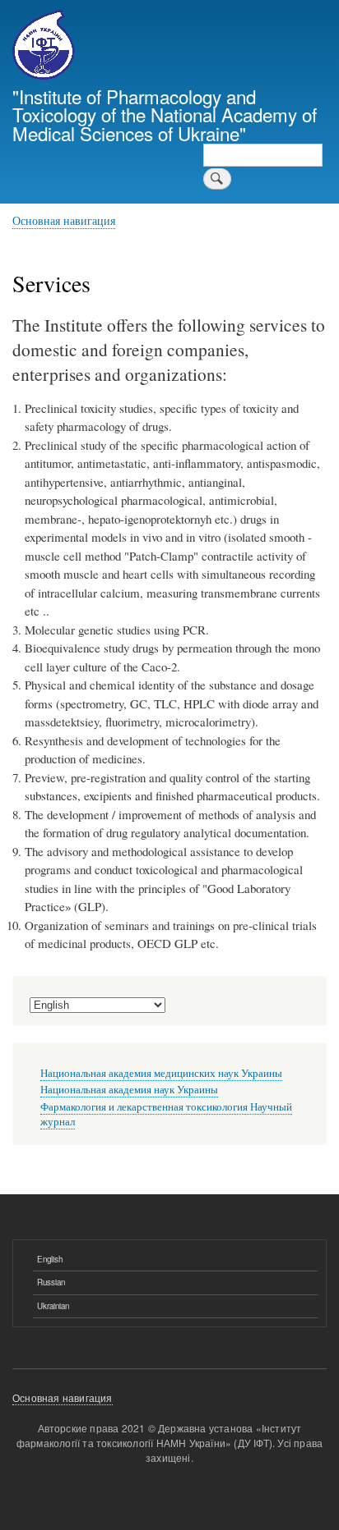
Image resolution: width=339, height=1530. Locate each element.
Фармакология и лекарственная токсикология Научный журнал (166, 1114)
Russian (51, 1282)
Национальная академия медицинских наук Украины (161, 1073)
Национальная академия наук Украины (129, 1090)
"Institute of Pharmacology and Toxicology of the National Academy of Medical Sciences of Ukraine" (164, 114)
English (50, 1259)
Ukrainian (53, 1306)
